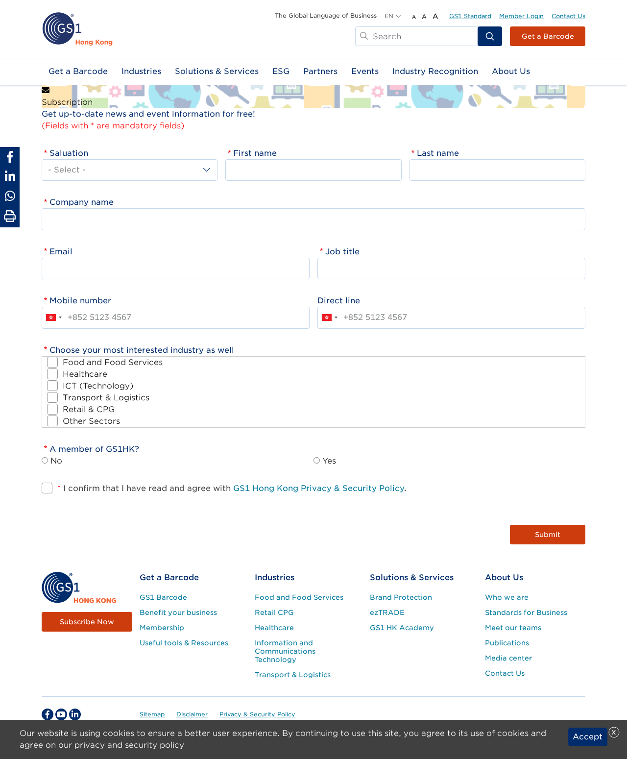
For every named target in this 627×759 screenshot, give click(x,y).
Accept (588, 736)
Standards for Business (526, 612)
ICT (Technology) (98, 386)
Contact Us (568, 16)
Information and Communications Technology (285, 651)
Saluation (68, 153)
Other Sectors (91, 421)
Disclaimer (192, 714)
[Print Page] (10, 216)
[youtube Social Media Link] (61, 714)
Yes (329, 460)
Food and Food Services (113, 362)
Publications (507, 643)
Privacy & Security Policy (257, 714)
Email (60, 251)
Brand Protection (401, 597)
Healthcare (85, 374)
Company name (81, 202)
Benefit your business (178, 612)
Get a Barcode (548, 36)
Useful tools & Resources (184, 643)
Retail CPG (274, 612)
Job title (342, 251)
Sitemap (152, 714)
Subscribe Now (87, 622)
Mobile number (80, 300)
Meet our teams (513, 628)
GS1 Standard (470, 16)
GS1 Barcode (163, 597)
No (56, 460)
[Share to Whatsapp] (10, 196)
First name (255, 153)
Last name (438, 153)
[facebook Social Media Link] (47, 714)
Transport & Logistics (106, 397)
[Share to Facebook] (10, 157)
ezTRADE (387, 612)
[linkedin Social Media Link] (75, 714)
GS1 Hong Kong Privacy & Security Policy (318, 488)
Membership (162, 628)
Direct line (338, 300)
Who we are (507, 597)
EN (389, 16)
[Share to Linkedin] (10, 176)
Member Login (521, 16)
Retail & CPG (89, 409)
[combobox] (53, 317)
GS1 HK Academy (402, 628)
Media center (508, 658)
